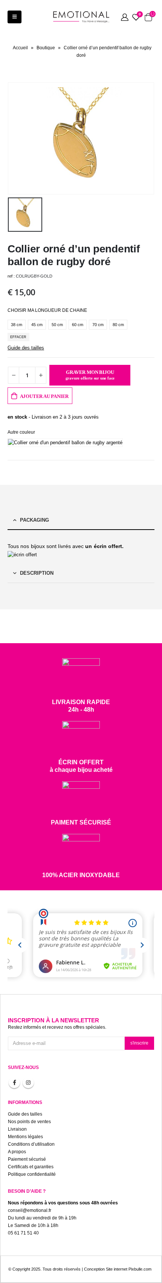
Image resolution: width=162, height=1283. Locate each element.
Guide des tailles (26, 348)
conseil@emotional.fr (29, 1210)
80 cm (118, 324)
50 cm (57, 324)
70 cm (98, 324)
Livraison (17, 1129)
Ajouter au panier (44, 396)
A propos (17, 1151)
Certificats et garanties (30, 1166)
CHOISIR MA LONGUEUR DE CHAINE (47, 310)
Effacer (18, 337)
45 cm (37, 324)
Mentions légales (25, 1136)
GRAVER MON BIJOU (90, 375)
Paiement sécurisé (27, 1159)
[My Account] (124, 17)
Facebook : (14, 1082)
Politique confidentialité (32, 1174)
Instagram (28, 1082)
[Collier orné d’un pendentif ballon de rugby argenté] (67, 442)
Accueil (20, 47)
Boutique (46, 47)
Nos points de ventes (29, 1121)
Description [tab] (36, 573)
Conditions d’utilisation (31, 1144)
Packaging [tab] (34, 520)
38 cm (16, 324)
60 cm (77, 324)
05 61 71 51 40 (23, 1232)
